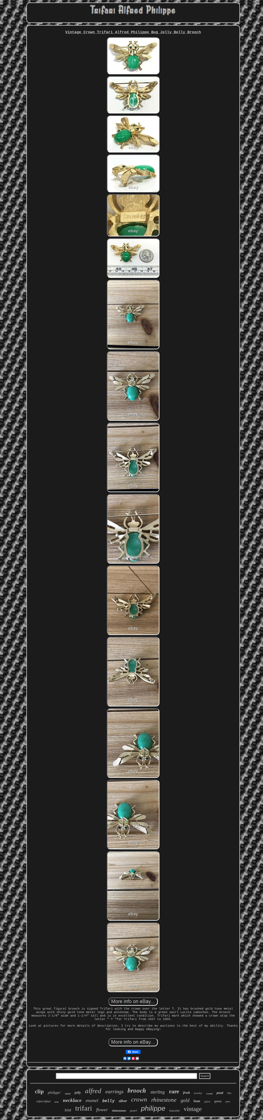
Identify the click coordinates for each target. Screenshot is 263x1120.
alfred (93, 1091)
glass (207, 1101)
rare (174, 1091)
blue (229, 1093)
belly (108, 1100)
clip (39, 1091)
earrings (114, 1092)
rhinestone (163, 1099)
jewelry (198, 1093)
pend (220, 1093)
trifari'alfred (43, 1101)
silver (123, 1101)
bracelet (175, 1110)
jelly (78, 1093)
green (217, 1101)
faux (197, 1101)
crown (139, 1099)
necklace (72, 1100)
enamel (92, 1100)
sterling (157, 1092)
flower (102, 1109)
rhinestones (119, 1110)
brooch (137, 1090)
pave (228, 1101)
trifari (83, 1108)
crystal (209, 1093)
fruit (186, 1092)
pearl (133, 1110)
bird (68, 1110)
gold (185, 1100)
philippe (153, 1108)
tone (56, 1102)
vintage (193, 1108)
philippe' (54, 1092)
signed (67, 1093)
